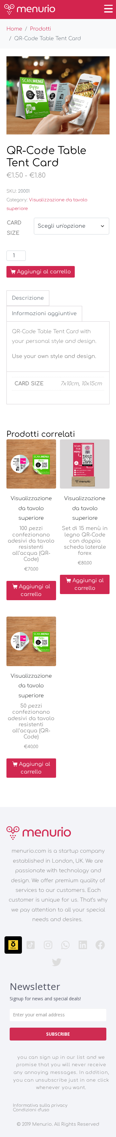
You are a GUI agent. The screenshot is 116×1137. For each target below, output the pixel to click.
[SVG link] (38, 833)
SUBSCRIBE (58, 1034)
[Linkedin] (83, 945)
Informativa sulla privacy (40, 1105)
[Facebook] (100, 945)
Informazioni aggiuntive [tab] (44, 313)
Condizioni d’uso (31, 1110)
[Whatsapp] (65, 945)
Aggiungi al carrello (44, 272)
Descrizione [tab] (28, 298)
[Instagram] (48, 945)
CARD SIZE (14, 228)
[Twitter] (56, 962)
